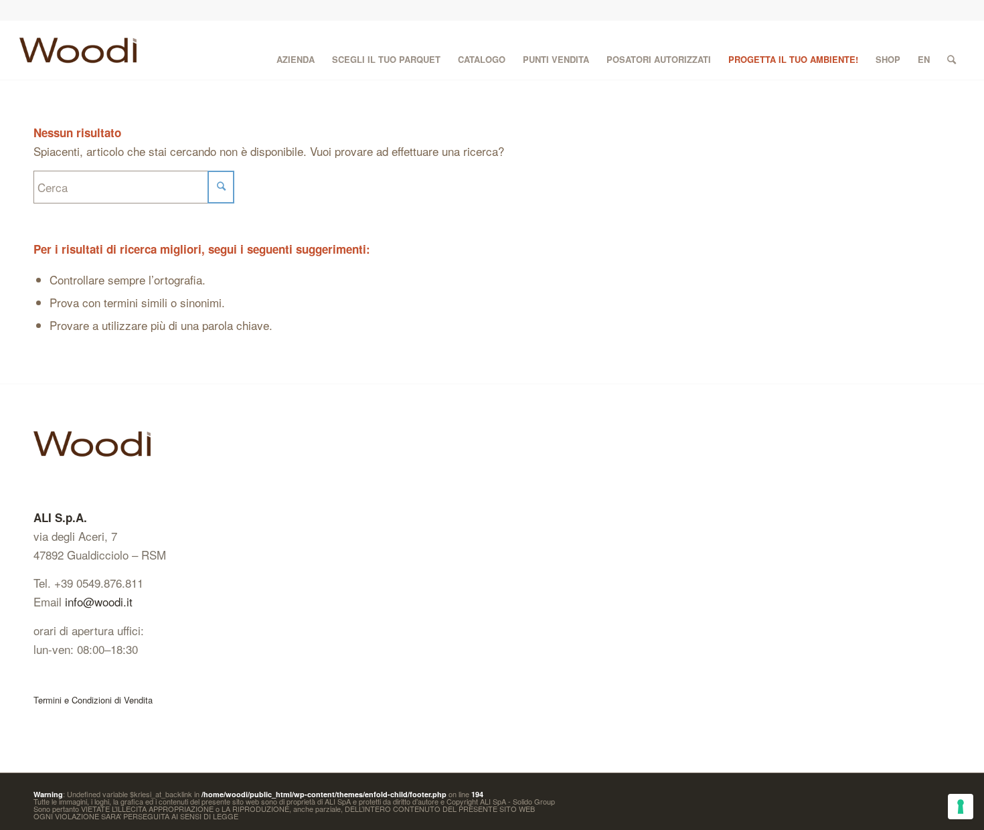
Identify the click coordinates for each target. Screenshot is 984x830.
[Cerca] (951, 50)
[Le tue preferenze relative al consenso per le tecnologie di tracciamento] (960, 806)
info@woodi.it (99, 601)
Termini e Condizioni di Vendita (93, 699)
